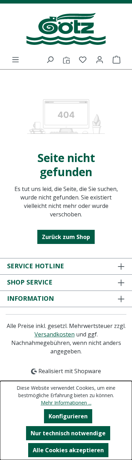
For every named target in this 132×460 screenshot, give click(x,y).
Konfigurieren (68, 416)
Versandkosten (54, 334)
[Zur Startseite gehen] (66, 29)
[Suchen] (50, 59)
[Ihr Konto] (99, 59)
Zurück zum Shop (66, 237)
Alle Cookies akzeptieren (68, 450)
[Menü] (15, 59)
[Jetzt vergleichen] (66, 59)
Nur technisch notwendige (68, 433)
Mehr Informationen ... (66, 402)
